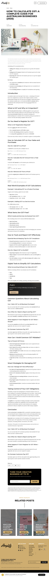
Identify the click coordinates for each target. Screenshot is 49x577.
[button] (35, 3)
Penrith (29, 99)
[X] (9, 465)
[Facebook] (12, 465)
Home (8, 8)
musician (29, 102)
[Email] (15, 465)
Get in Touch (13, 292)
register (14, 127)
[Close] (46, 575)
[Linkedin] (19, 465)
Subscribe (34, 481)
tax (26, 86)
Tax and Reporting (22, 25)
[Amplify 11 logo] (5, 3)
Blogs (11, 8)
